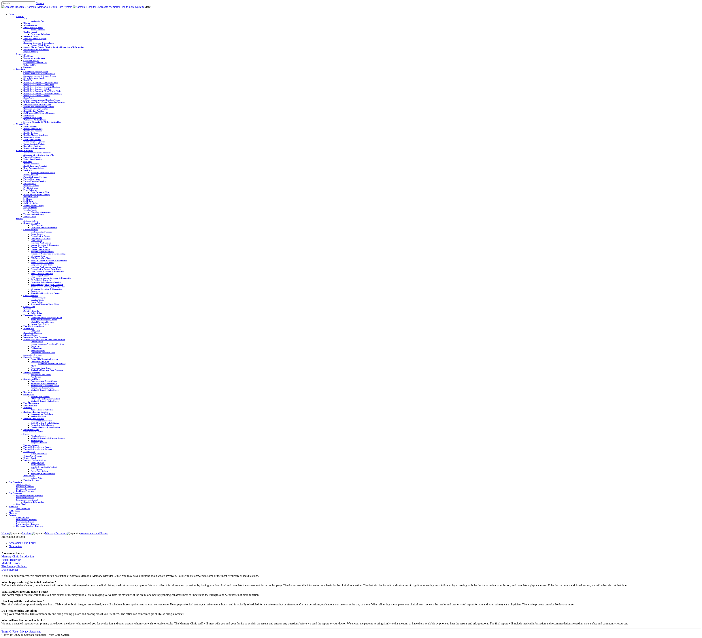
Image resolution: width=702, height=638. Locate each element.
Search (40, 3)
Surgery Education (39, 443)
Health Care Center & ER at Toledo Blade (42, 91)
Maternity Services (31, 357)
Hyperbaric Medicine (32, 333)
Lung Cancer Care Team (41, 265)
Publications (36, 348)
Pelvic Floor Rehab (39, 471)
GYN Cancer (36, 469)
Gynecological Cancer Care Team (46, 269)
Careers (12, 515)
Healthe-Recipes (30, 133)
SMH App (27, 199)
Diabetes (27, 309)
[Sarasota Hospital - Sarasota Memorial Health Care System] (36, 6)
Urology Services (30, 458)
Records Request (30, 197)
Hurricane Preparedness (34, 148)
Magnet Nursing (30, 52)
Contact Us (21, 54)
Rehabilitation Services (33, 418)
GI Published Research (41, 280)
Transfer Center (30, 210)
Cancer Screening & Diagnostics (45, 245)
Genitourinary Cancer (40, 238)
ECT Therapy (37, 225)
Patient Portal (29, 183)
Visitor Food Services (32, 159)
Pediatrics (27, 407)
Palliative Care (30, 405)
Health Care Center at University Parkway (42, 93)
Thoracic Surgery (31, 445)
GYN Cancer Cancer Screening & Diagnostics (51, 278)
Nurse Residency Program (27, 524)
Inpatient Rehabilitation (41, 421)
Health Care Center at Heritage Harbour (41, 87)
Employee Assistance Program (29, 495)
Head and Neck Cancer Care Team (46, 267)
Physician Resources (25, 487)
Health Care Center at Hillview (37, 89)
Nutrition (27, 392)
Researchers (36, 346)
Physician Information (40, 212)
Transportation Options (33, 214)
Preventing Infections (40, 34)
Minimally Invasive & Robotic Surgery (48, 438)
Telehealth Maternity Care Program (47, 370)
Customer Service (31, 60)
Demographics (9, 569)
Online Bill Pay (30, 65)
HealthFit (27, 80)
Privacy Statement (30, 631)
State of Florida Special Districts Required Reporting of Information (53, 47)
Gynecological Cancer (40, 236)
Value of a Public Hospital (34, 38)
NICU (33, 366)
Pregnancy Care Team (40, 368)
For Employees (15, 493)
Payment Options (31, 186)
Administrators (30, 25)
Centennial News (38, 21)
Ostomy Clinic (37, 478)
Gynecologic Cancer (40, 276)
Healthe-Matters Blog (33, 128)
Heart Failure (37, 302)
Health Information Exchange (36, 194)
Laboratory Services (32, 355)
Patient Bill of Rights (40, 45)
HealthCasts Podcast (32, 131)
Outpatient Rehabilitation (42, 425)
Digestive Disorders (31, 311)
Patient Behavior (11, 559)
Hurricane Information (33, 502)
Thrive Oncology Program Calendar (47, 284)
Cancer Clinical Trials (40, 249)
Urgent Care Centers (32, 117)
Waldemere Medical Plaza (34, 120)
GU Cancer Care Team (41, 258)
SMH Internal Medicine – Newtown (38, 113)
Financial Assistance (32, 157)
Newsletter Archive (31, 137)
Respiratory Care (31, 429)
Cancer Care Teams (39, 247)
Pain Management (31, 403)
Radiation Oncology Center (35, 109)
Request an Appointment (34, 58)
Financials (27, 41)
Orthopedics (28, 394)
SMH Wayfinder (30, 203)
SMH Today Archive (32, 139)
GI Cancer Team (38, 256)
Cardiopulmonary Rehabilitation (45, 427)
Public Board (14, 511)
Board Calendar (38, 30)
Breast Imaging (37, 462)
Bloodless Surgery (38, 436)
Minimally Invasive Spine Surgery (46, 390)
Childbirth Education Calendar (51, 363)
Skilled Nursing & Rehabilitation (45, 423)
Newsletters (36, 377)
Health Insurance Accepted (35, 166)
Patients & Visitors (24, 150)
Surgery (27, 434)
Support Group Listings (33, 205)
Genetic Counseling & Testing (44, 467)
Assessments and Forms (41, 374)
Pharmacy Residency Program (29, 526)
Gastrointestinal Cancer (41, 232)
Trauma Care (29, 451)
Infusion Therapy (31, 335)
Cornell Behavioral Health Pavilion (39, 73)
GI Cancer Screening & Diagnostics (46, 289)
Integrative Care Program (35, 337)
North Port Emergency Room (44, 320)
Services (19, 218)
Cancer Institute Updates (34, 144)
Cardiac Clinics (37, 300)
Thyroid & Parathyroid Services (37, 449)
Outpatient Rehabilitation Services (46, 282)
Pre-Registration (30, 188)
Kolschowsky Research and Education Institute (44, 102)
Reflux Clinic (36, 313)
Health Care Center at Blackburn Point (40, 82)
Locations (20, 69)
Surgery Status (30, 208)
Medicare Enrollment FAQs (43, 172)
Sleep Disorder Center (33, 432)
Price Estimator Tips (40, 192)
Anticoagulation (30, 221)
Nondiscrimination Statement (36, 49)
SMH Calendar (30, 126)
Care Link (35, 331)
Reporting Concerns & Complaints (38, 43)
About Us (20, 16)
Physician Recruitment (26, 489)
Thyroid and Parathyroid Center (45, 293)
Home (11, 14)
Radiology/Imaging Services (35, 412)
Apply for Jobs (22, 517)
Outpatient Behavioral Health (44, 227)
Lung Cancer (36, 240)
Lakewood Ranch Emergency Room (46, 317)
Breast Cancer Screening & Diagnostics (48, 287)
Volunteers (13, 506)
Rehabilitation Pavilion (33, 111)
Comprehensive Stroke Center (44, 381)
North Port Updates (32, 146)
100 (25, 19)
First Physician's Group (33, 326)
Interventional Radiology (42, 414)
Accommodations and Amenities (37, 153)
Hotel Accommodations (33, 168)
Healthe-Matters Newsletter (35, 135)
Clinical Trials (37, 342)
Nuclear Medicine (38, 416)
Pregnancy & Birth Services (43, 473)
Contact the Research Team (43, 352)
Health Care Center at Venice (36, 95)
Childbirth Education (40, 361)
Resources (35, 291)
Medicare (27, 170)
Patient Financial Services (34, 181)
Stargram (27, 67)
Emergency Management (27, 500)
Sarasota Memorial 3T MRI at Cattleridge (42, 122)
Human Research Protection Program (47, 344)
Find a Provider (38, 465)
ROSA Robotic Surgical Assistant (45, 399)
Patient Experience (31, 179)
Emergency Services (32, 315)
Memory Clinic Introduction (17, 556)
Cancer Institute (30, 229)
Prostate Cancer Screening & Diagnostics (49, 260)
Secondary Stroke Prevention (44, 383)
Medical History (10, 563)
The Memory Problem (14, 566)
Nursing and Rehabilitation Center (38, 106)
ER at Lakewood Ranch (33, 78)
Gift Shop (27, 161)
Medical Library (23, 484)
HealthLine (28, 56)
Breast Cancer (37, 234)
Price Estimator (30, 190)
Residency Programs (25, 491)
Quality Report (30, 32)
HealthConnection (31, 164)
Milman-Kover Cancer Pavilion (37, 104)
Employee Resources (25, 497)
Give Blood (21, 504)
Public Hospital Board (33, 27)
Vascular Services (31, 480)
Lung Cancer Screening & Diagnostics (47, 271)
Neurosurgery (37, 440)
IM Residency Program (26, 519)
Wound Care (29, 476)
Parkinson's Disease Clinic (42, 388)
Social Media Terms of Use (35, 63)
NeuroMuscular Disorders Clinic (45, 385)
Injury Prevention (39, 454)
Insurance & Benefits (25, 522)
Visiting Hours (29, 216)
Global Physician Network (42, 322)
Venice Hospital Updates (34, 142)
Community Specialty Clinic (35, 71)
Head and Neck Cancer (41, 243)
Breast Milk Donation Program (44, 359)
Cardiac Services (30, 295)
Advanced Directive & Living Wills (38, 155)
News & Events (22, 124)
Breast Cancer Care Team (42, 262)
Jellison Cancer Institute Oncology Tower (41, 100)
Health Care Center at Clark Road (38, 84)
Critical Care (29, 306)
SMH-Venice (28, 115)
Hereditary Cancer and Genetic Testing (48, 254)
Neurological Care (31, 379)
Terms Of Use (9, 631)
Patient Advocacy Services (35, 177)
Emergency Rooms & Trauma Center (39, 76)
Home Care (28, 98)
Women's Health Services (34, 460)
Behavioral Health (31, 223)
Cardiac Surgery (38, 298)
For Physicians (15, 482)
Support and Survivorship (42, 251)
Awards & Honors (31, 36)
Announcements (38, 350)
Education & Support (40, 396)
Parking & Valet (30, 175)
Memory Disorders (31, 372)
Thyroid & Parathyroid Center (37, 447)
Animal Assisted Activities (42, 273)
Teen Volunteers (23, 508)
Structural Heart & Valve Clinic (45, 304)
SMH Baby (28, 201)
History (26, 23)
